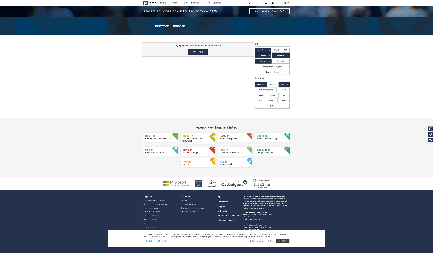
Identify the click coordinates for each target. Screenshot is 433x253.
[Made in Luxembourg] (212, 183)
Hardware (280, 56)
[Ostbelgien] (234, 183)
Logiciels (280, 61)
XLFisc (272, 106)
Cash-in (284, 84)
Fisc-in (283, 90)
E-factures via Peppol (151, 212)
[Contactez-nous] (430, 140)
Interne (263, 61)
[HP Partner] (198, 183)
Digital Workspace (266, 90)
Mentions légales (226, 220)
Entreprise (222, 211)
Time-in (272, 101)
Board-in (260, 84)
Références (223, 202)
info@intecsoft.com (254, 219)
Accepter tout (283, 241)
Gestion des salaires (151, 216)
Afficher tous (198, 52)
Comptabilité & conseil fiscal (154, 200)
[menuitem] (164, 3)
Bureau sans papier (151, 208)
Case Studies (262, 50)
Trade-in (284, 101)
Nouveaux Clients (272, 72)
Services (184, 200)
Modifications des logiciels (272, 67)
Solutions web (149, 227)
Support (221, 206)
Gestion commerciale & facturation (157, 204)
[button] (286, 3)
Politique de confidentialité (155, 241)
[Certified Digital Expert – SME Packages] (261, 183)
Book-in (273, 84)
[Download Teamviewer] (430, 128)
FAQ (285, 50)
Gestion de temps (150, 219)
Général (263, 56)
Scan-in (261, 101)
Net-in (260, 95)
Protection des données (228, 215)
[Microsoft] (176, 183)
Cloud (276, 50)
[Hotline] (430, 134)
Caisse (146, 223)
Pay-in (272, 95)
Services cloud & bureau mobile (193, 208)
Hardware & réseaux (189, 204)
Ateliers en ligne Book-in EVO (269, 11)
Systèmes (185, 197)
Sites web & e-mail (188, 212)
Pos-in (284, 95)
